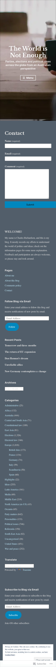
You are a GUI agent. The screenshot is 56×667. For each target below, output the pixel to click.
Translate (27, 569)
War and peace (12, 548)
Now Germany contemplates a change (25, 371)
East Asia (9, 430)
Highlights (10, 479)
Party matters (11, 514)
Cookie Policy (10, 654)
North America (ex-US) (16, 504)
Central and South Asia (16, 420)
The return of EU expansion (20, 352)
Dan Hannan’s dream (16, 358)
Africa (8, 410)
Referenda (9, 528)
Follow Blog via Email (18, 301)
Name (12, 141)
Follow (12, 326)
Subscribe (13, 615)
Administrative (12, 405)
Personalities (11, 519)
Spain (11, 474)
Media (8, 494)
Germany (13, 459)
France (12, 454)
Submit (30, 204)
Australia (9, 415)
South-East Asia (12, 533)
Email (12, 153)
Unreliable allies (14, 365)
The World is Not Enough (28, 52)
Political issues (12, 523)
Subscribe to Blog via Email (22, 589)
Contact (8, 290)
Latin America (11, 489)
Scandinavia (14, 469)
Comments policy (13, 285)
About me (9, 275)
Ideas (7, 484)
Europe (8, 444)
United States (11, 543)
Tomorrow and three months (20, 345)
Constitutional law (13, 425)
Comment (15, 166)
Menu (29, 77)
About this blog (12, 280)
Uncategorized (12, 538)
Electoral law (11, 440)
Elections (9, 435)
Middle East (10, 499)
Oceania (9, 509)
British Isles (14, 449)
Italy (11, 464)
